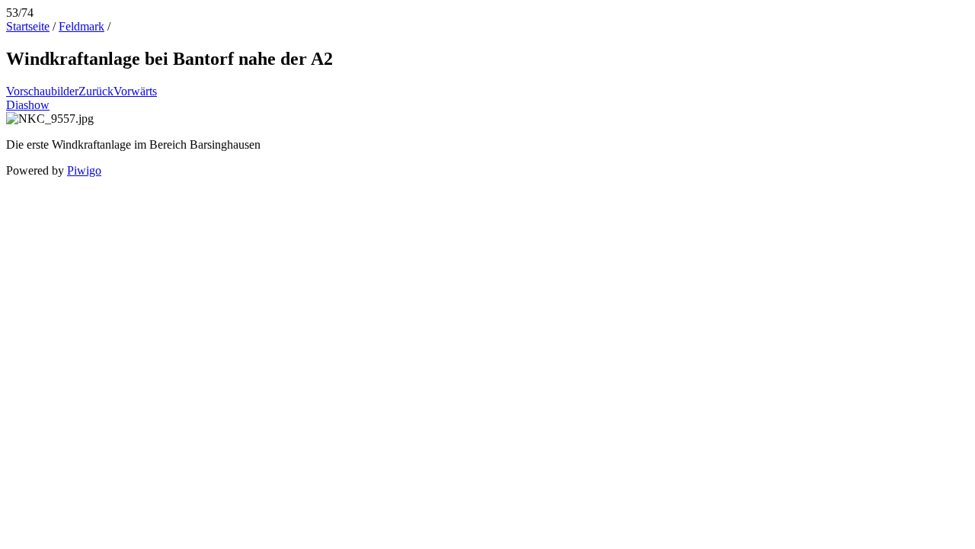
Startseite (28, 26)
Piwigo (84, 170)
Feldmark (81, 26)
